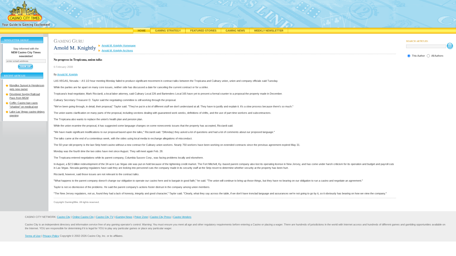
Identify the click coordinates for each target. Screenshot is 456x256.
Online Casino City (83, 216)
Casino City (63, 216)
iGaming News (123, 216)
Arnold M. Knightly (67, 74)
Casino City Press (160, 216)
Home (142, 30)
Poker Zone (141, 216)
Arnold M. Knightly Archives (117, 50)
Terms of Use (33, 235)
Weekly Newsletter (268, 30)
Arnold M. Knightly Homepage (119, 45)
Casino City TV (104, 216)
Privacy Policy (51, 235)
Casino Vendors (182, 216)
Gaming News (235, 30)
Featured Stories (203, 30)
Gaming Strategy (168, 30)
